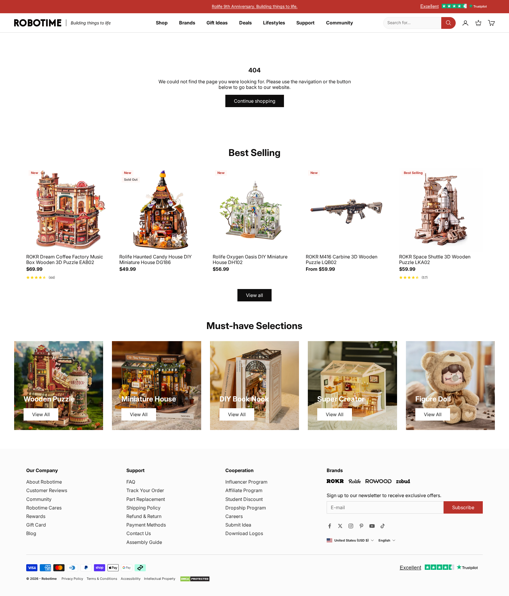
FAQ (130, 482)
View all (254, 295)
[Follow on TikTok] (383, 526)
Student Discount (244, 499)
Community (339, 23)
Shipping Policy (143, 508)
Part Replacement (145, 499)
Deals (245, 23)
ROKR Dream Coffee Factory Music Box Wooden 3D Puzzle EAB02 (64, 259)
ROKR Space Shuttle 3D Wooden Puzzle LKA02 (434, 259)
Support (305, 23)
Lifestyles (274, 23)
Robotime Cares (44, 508)
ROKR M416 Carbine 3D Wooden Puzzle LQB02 (341, 259)
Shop (162, 23)
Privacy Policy (72, 579)
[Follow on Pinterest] (361, 526)
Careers (234, 516)
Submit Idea (238, 525)
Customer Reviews (46, 490)
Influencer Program (246, 482)
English (384, 540)
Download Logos (244, 533)
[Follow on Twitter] (340, 526)
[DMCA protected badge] (195, 579)
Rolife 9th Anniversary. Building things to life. (255, 6)
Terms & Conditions (102, 579)
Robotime (49, 579)
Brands (187, 23)
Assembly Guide (144, 542)
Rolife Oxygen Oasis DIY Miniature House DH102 (250, 259)
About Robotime (44, 482)
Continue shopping (254, 101)
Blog (31, 533)
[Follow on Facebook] (330, 526)
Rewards (35, 516)
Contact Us (138, 533)
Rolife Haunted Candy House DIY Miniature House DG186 (155, 259)
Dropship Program (245, 508)
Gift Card (36, 525)
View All (41, 414)
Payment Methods (146, 525)
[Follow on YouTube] (372, 526)
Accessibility (131, 579)
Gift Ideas (217, 23)
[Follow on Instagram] (351, 526)
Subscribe (463, 507)
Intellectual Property (159, 579)
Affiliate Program (243, 490)
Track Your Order (145, 490)
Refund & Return (143, 516)
